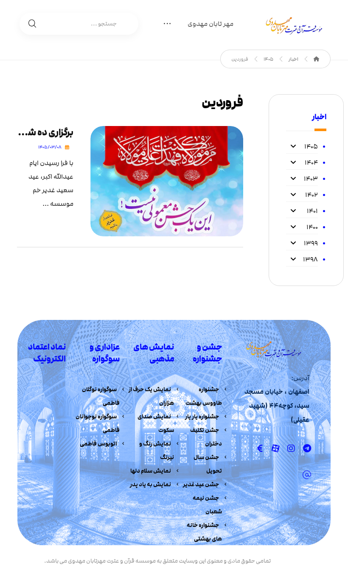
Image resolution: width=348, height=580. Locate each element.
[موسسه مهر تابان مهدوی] (317, 59)
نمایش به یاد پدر (150, 484)
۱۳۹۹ (311, 243)
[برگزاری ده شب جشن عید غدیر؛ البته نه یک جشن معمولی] (166, 181)
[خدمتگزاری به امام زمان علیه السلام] (292, 26)
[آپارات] (275, 448)
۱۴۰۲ (311, 194)
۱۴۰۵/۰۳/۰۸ (50, 147)
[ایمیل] (307, 475)
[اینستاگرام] (291, 448)
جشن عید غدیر (201, 484)
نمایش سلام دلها (150, 471)
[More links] (167, 25)
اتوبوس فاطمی (98, 444)
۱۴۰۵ (311, 146)
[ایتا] (260, 448)
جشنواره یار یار (202, 416)
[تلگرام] (307, 448)
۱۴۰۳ (311, 178)
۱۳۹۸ (310, 259)
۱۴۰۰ (312, 227)
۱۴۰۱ (312, 211)
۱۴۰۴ (311, 162)
